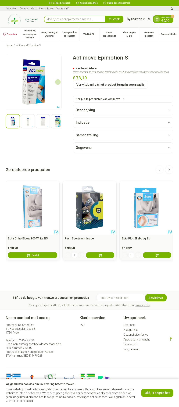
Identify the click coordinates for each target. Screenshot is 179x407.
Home (9, 45)
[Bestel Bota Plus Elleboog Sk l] (157, 255)
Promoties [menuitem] (12, 34)
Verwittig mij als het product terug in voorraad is (110, 84)
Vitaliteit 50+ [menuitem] (91, 35)
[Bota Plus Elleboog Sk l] (146, 208)
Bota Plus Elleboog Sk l (136, 238)
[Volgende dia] (169, 169)
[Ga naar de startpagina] (23, 19)
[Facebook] (170, 339)
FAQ (82, 325)
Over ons (129, 325)
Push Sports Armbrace (79, 238)
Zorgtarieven (131, 349)
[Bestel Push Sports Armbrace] (100, 255)
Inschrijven (156, 297)
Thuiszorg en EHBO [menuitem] (131, 34)
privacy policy (142, 305)
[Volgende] (58, 82)
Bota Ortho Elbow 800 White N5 (28, 238)
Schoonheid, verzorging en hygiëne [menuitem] (31, 34)
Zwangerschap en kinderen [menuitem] (70, 34)
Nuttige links (131, 329)
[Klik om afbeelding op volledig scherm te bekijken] (33, 82)
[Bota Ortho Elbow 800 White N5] (32, 208)
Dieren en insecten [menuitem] (151, 34)
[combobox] (74, 19)
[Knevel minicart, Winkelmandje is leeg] (157, 19)
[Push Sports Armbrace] (89, 208)
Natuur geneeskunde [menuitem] (111, 34)
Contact (24, 8)
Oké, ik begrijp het (157, 393)
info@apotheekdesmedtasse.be (41, 344)
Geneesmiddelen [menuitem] (170, 35)
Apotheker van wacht (137, 339)
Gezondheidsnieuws (42, 8)
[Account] (149, 19)
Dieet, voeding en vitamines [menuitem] (50, 34)
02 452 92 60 (26, 340)
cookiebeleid (25, 400)
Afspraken (11, 8)
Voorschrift (62, 8)
